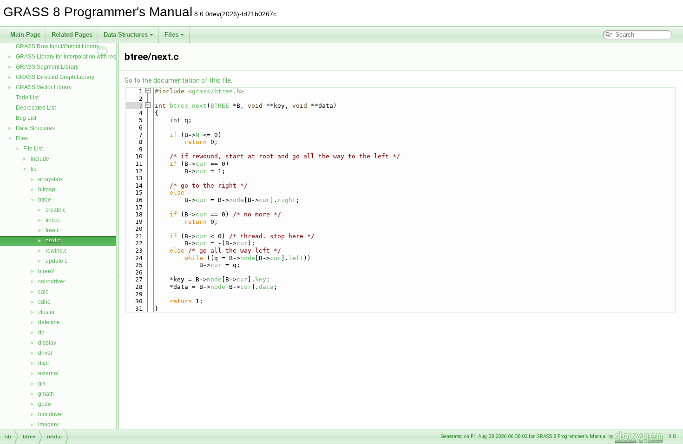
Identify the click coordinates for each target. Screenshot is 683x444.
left (296, 258)
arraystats (50, 179)
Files (171, 34)
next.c (53, 240)
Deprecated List (36, 107)
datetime (49, 322)
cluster (46, 312)
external (48, 373)
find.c (52, 220)
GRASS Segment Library (47, 67)
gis (42, 383)
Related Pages (72, 34)
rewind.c (56, 251)
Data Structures (126, 34)
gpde (44, 404)
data (266, 286)
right (286, 199)
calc (43, 291)
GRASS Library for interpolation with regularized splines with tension (102, 56)
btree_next (188, 105)
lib (34, 169)
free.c (52, 230)
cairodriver (51, 281)
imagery (48, 424)
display (47, 343)
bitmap (46, 189)
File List (33, 148)
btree (44, 199)
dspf (43, 363)
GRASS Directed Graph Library (55, 77)
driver (45, 353)
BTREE (219, 105)
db (41, 332)
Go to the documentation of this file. (178, 80)
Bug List (26, 118)
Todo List (27, 97)
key (260, 279)
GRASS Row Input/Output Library (57, 46)
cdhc (44, 302)
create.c (56, 210)
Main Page (25, 34)
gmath (46, 394)
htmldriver (50, 414)
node (236, 199)
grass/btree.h (216, 91)
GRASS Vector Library (44, 87)
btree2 (46, 271)
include (40, 159)
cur (201, 163)
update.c (56, 261)
